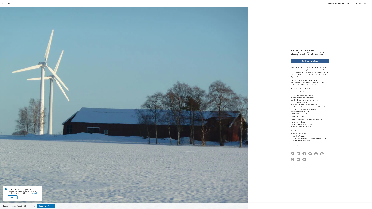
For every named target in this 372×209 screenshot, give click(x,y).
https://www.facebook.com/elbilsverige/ (304, 104)
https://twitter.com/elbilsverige (316, 107)
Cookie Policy (34, 193)
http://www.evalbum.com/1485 (301, 127)
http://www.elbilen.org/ (298, 133)
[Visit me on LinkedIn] (298, 154)
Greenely (294, 120)
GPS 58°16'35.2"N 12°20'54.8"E (301, 88)
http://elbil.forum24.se (308, 109)
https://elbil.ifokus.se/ (298, 136)
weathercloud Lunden (298, 92)
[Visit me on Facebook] (304, 154)
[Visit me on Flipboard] (304, 160)
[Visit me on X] (292, 154)
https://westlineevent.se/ (309, 100)
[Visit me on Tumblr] (322, 154)
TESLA (293, 116)
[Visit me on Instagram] (292, 160)
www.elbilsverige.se (306, 95)
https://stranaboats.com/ (306, 98)
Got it (13, 197)
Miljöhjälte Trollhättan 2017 (300, 111)
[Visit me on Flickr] (310, 154)
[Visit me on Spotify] (298, 160)
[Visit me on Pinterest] (316, 154)
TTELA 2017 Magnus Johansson (301, 114)
